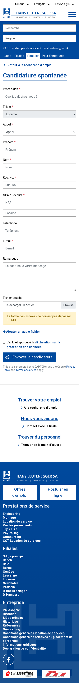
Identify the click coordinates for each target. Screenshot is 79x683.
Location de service (17, 521)
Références (11, 625)
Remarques (10, 258)
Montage (9, 517)
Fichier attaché (12, 298)
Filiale (7, 107)
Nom (6, 160)
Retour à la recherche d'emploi (29, 65)
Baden (7, 560)
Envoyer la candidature (32, 357)
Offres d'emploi (19, 492)
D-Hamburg (11, 595)
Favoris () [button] (62, 4)
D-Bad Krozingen (15, 591)
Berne (7, 568)
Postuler (33, 56)
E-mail (7, 241)
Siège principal (13, 556)
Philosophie (11, 610)
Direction (9, 614)
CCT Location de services (22, 541)
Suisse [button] (20, 4)
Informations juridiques (20, 644)
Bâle (6, 564)
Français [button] (39, 4)
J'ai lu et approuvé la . (33, 345)
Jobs (7, 56)
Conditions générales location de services (34, 633)
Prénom (8, 142)
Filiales (19, 56)
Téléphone (10, 223)
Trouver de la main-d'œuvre (41, 445)
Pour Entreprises (53, 56)
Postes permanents (17, 525)
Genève (8, 571)
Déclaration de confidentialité (24, 648)
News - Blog (11, 629)
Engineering (11, 514)
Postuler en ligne (58, 492)
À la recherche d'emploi (41, 408)
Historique (10, 621)
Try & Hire (10, 529)
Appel (7, 124)
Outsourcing (12, 537)
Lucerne (9, 579)
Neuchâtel (10, 583)
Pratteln (9, 587)
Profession (10, 89)
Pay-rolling (11, 533)
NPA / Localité (12, 195)
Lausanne (10, 575)
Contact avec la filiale (41, 426)
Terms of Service (26, 369)
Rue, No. (8, 177)
